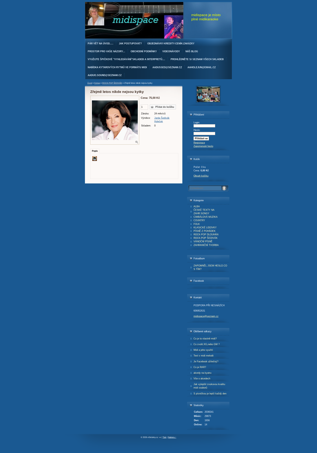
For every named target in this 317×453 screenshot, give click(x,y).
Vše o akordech (202, 378)
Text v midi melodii (204, 355)
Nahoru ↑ (172, 437)
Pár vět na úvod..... (100, 43)
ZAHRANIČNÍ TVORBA (206, 245)
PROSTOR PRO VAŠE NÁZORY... (106, 51)
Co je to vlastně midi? (205, 338)
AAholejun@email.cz (201, 67)
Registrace (199, 142)
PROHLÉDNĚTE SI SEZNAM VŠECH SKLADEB (197, 59)
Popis (95, 151)
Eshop (97, 83)
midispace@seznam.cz (206, 316)
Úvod (89, 83)
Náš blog (191, 51)
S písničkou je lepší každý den (210, 393)
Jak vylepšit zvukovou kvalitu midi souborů (209, 386)
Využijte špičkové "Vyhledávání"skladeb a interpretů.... (126, 59)
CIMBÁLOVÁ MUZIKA (206, 217)
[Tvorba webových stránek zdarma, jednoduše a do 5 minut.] (160, 437)
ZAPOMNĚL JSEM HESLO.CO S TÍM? (210, 267)
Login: (197, 122)
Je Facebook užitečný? (206, 361)
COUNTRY (199, 220)
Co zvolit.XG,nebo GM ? (207, 344)
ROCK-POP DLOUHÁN (206, 234)
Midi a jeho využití (203, 350)
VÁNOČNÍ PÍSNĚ (203, 241)
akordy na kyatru (202, 372)
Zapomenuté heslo (203, 146)
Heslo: (197, 130)
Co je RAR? (200, 367)
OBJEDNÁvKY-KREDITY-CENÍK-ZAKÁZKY (170, 43)
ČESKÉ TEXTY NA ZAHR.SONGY (204, 212)
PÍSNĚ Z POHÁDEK (205, 231)
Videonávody (171, 51)
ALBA (197, 206)
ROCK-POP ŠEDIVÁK (206, 238)
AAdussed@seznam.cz (167, 67)
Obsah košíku (201, 175)
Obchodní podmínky (144, 51)
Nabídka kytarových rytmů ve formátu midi (117, 67)
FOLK (197, 224)
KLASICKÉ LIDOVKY (205, 227)
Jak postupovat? (130, 43)
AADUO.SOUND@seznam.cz (105, 75)
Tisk (164, 437)
